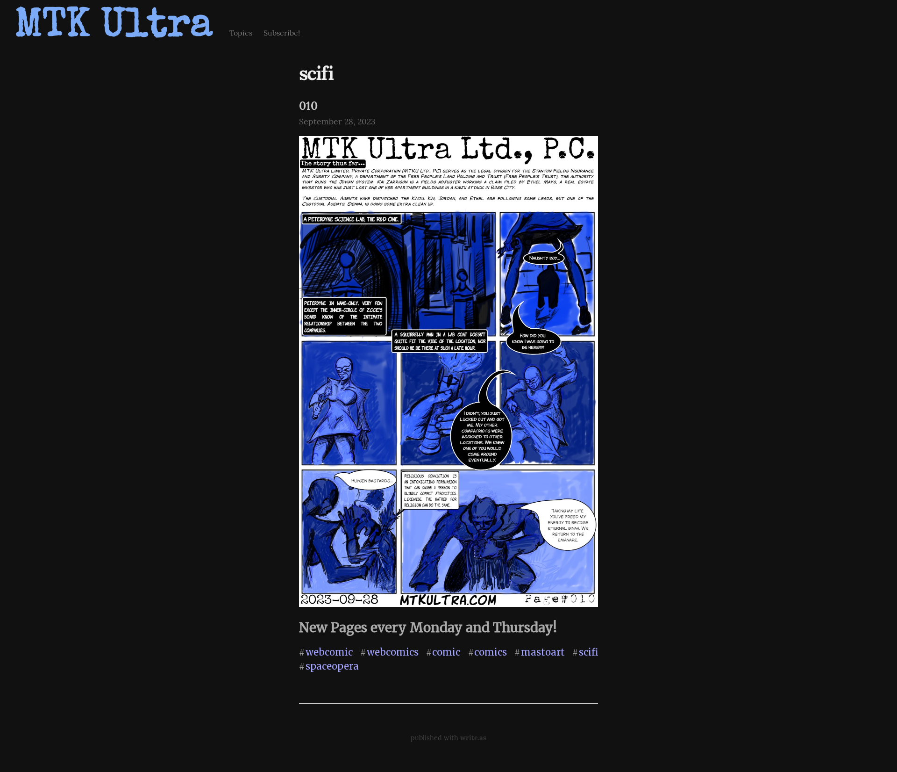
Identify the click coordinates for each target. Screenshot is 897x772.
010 (308, 106)
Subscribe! (281, 32)
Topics (240, 32)
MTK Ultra (114, 27)
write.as (473, 738)
